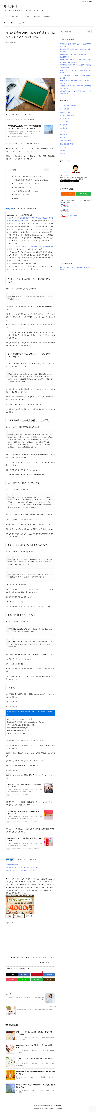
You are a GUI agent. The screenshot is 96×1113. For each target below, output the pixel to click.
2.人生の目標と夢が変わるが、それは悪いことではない (31, 180)
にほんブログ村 (64, 207)
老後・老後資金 (66, 144)
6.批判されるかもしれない (22, 195)
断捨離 (63, 134)
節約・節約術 (66, 141)
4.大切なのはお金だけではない (23, 187)
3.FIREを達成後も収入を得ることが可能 (26, 183)
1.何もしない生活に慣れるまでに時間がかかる (28, 176)
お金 (33, 957)
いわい (52, 962)
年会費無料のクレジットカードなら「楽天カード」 (23, 867)
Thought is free (58, 1108)
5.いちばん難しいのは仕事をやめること (26, 191)
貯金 (63, 147)
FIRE (29, 957)
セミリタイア (40, 957)
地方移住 (64, 128)
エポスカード (65, 112)
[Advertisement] (30, 61)
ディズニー (64, 118)
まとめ (16, 198)
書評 (62, 137)
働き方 (63, 125)
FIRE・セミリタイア (18, 23)
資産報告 (64, 150)
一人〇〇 (64, 121)
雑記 (62, 153)
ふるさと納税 (65, 109)
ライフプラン (49, 957)
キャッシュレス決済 (67, 115)
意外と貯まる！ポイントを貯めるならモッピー (21, 870)
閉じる (46, 169)
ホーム (7, 23)
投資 (63, 131)
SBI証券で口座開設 (12, 865)
